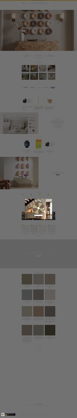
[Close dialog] (51, 199)
